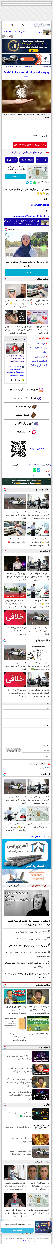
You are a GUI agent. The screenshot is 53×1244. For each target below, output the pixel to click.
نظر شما (46, 703)
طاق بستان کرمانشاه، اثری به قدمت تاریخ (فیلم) (39, 361)
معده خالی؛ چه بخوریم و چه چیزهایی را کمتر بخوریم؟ (26, 931)
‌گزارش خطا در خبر (46, 471)
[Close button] (50, 1218)
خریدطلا (15, 176)
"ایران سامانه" (21, 1241)
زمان (34, 475)
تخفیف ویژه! (17, 1230)
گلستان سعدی (22, 415)
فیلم (49, 67)
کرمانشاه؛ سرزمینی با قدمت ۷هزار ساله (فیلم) (37, 348)
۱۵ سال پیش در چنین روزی (24, 398)
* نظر (47, 725)
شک (38, 475)
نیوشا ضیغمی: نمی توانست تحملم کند (30, 938)
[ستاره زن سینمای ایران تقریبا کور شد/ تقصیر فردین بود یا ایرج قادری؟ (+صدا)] (26, 903)
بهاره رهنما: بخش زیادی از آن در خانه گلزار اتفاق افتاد (26, 945)
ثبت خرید (26, 272)
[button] (9, 36)
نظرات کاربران (27, 160)
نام (48, 707)
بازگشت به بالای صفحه (38, 836)
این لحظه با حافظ (23, 407)
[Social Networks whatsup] (34, 182)
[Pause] (7, 254)
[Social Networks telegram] (27, 182)
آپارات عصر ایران (24, 432)
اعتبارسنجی (46, 768)
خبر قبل (12, 160)
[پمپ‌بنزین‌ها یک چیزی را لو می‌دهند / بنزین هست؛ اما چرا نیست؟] (15, 348)
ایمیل (47, 716)
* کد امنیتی (45, 746)
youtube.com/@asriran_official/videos (31, 216)
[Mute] (11, 254)
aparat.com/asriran (40, 205)
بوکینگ (39, 768)
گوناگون (45, 67)
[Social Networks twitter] (31, 182)
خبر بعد (40, 160)
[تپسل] (6, 229)
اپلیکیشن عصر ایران (37, 449)
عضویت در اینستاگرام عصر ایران (24, 390)
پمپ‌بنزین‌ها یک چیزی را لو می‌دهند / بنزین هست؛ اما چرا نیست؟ (15, 358)
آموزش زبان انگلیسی (24, 423)
